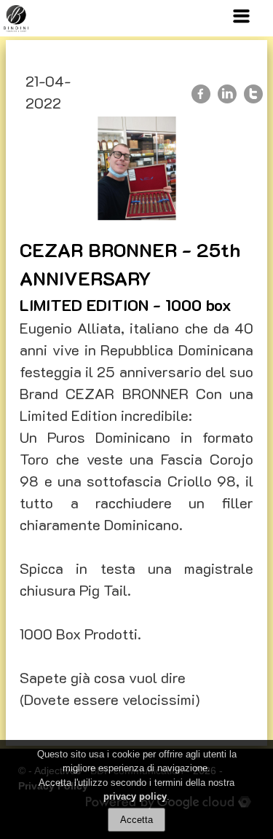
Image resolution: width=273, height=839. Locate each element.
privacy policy (135, 796)
